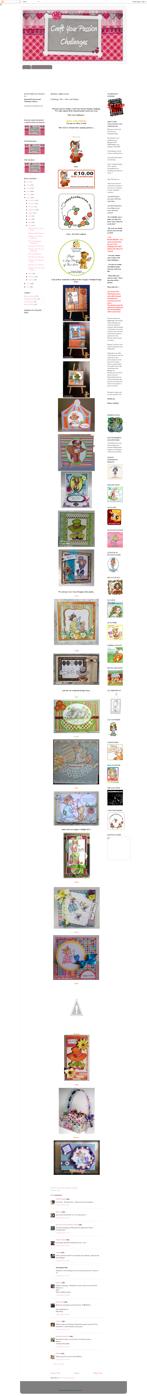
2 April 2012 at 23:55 (62, 1218)
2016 (28, 185)
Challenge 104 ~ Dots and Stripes (36, 269)
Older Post (97, 1373)
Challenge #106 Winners (36, 233)
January (31, 280)
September (32, 210)
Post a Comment (59, 1364)
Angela (58, 1252)
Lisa (76, 696)
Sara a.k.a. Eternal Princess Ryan (67, 1224)
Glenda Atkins (61, 1240)
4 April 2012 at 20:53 (62, 1314)
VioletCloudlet (61, 1199)
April (30, 225)
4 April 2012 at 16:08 (62, 1295)
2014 (28, 191)
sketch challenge (29, 304)
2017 (28, 182)
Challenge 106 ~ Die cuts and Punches (36, 250)
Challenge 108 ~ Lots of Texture (35, 229)
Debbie (58, 1353)
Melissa (76, 1137)
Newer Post (55, 1373)
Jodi (76, 788)
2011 (28, 284)
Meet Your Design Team (41, 67)
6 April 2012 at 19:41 (62, 1359)
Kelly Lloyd (60, 1302)
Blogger (85, 1390)
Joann (76, 736)
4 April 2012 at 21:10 (62, 1329)
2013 (28, 194)
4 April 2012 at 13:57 (62, 1276)
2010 (28, 287)
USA (58, 1190)
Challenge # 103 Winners (36, 265)
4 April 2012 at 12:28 (62, 1261)
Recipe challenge (29, 296)
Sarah (76, 882)
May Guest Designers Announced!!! (35, 242)
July (29, 216)
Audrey (76, 932)
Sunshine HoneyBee (62, 1336)
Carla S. (58, 1321)
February (31, 277)
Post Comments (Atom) (66, 1378)
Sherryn (58, 1212)
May (30, 222)
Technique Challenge (30, 299)
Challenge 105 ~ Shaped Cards (35, 261)
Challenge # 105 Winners (36, 246)
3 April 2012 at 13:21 (62, 1233)
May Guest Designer (34, 254)
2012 (28, 198)
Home (27, 67)
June (30, 219)
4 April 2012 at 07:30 (62, 1246)
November (32, 203)
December (31, 200)
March (30, 273)
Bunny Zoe (76, 137)
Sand (76, 650)
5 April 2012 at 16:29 (62, 1347)
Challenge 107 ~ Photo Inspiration (35, 237)
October (31, 207)
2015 (28, 188)
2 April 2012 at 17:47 (62, 1205)
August (30, 213)
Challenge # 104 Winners (36, 257)
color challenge (29, 302)
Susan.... (58, 1282)
